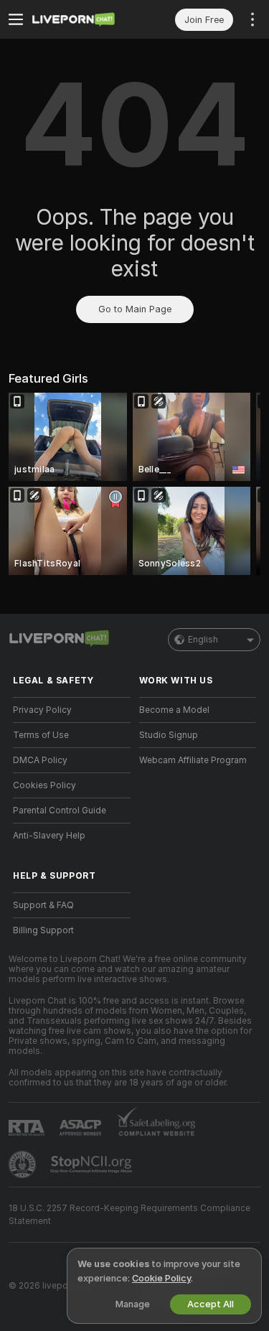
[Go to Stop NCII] (92, 1164)
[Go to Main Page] (83, 19)
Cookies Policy (44, 785)
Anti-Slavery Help (49, 836)
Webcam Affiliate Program (193, 760)
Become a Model (174, 710)
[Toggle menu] (16, 19)
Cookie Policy (161, 1278)
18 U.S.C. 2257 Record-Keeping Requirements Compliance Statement (129, 1214)
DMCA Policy (40, 760)
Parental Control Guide (59, 810)
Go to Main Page (134, 309)
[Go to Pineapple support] (24, 1164)
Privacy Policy (42, 710)
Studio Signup (168, 735)
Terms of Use (41, 735)
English (203, 640)
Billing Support (43, 930)
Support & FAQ (43, 905)
